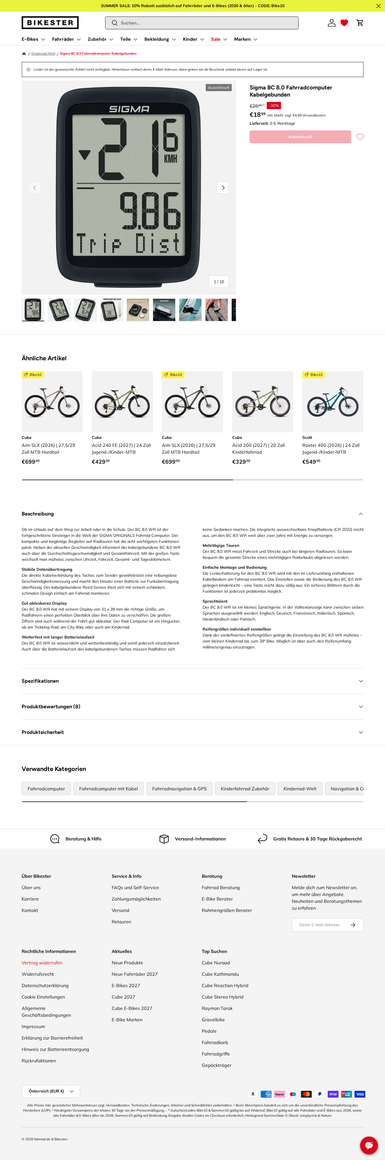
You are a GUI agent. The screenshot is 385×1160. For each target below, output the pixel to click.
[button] (344, 23)
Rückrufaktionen (39, 1060)
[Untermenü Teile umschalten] (135, 39)
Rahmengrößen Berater (227, 910)
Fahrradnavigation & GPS (179, 788)
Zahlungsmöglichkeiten (136, 899)
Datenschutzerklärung (45, 985)
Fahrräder (63, 39)
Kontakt (30, 910)
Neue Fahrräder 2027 (135, 974)
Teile (125, 39)
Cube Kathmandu (220, 974)
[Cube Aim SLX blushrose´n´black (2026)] (52, 401)
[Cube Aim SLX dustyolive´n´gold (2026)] (192, 401)
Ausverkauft (300, 136)
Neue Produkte (127, 962)
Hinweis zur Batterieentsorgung (55, 1049)
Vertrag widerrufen (42, 962)
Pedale (209, 1031)
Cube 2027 (123, 997)
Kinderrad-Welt (43, 53)
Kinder (190, 39)
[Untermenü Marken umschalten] (255, 39)
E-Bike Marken (127, 1019)
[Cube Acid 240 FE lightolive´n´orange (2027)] (122, 401)
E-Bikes (30, 39)
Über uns (31, 887)
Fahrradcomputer (46, 788)
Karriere (30, 899)
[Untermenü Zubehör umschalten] (111, 39)
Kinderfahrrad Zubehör (245, 788)
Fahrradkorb (215, 1042)
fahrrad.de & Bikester (50, 1139)
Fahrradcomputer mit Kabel (108, 788)
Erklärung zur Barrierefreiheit (52, 1038)
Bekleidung (156, 39)
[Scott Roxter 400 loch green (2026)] (332, 401)
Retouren (121, 921)
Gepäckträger (216, 1065)
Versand (120, 910)
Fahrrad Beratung (221, 887)
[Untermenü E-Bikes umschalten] (43, 39)
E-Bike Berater (217, 899)
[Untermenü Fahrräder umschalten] (78, 39)
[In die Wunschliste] (357, 136)
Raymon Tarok (217, 1008)
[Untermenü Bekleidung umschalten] (173, 39)
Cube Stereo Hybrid (223, 997)
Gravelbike (213, 1019)
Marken (242, 39)
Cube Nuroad (216, 962)
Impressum (33, 1026)
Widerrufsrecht (38, 974)
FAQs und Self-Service (135, 887)
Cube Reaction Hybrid (225, 985)
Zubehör (97, 39)
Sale (216, 39)
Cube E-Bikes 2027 (132, 1008)
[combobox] (202, 23)
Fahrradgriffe (216, 1054)
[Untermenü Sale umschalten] (225, 39)
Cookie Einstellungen (43, 997)
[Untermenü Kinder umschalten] (202, 39)
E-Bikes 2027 (126, 985)
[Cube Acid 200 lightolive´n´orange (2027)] (262, 401)
